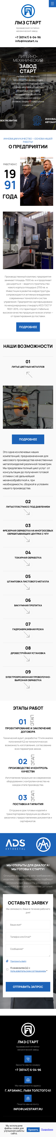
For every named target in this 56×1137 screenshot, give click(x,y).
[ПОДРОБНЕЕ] (28, 319)
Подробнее (47, 1129)
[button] (28, 327)
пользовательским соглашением (28, 971)
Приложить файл (18, 961)
